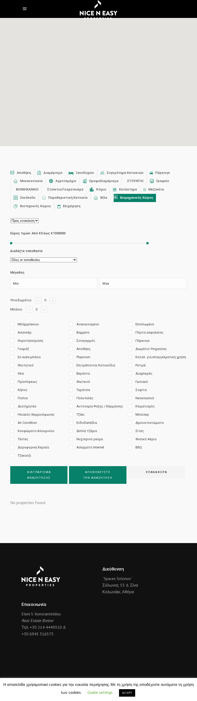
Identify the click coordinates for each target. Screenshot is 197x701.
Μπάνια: (16, 309)
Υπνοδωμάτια (20, 300)
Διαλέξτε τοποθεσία (26, 251)
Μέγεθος (17, 272)
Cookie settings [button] (100, 692)
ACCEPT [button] (127, 693)
